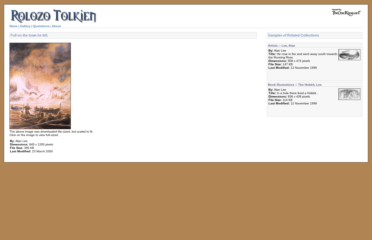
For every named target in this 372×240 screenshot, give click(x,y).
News (13, 26)
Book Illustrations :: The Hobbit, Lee (295, 84)
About (56, 26)
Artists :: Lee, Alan (281, 45)
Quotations (41, 26)
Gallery (25, 26)
